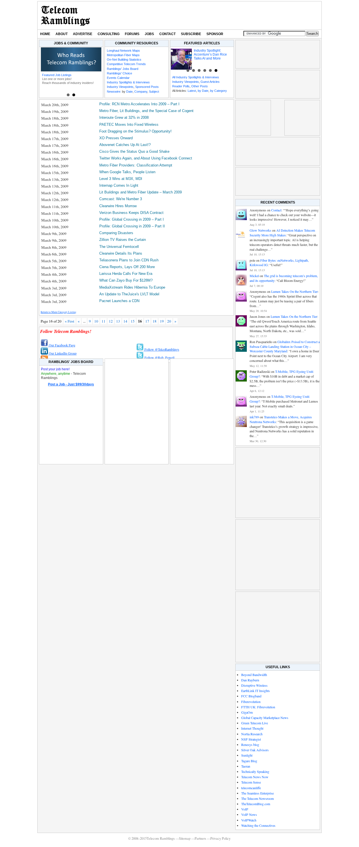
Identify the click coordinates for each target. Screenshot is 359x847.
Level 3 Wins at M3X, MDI (120, 179)
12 (111, 321)
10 (96, 321)
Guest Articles (210, 81)
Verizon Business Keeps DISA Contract (131, 213)
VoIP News (249, 814)
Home (45, 34)
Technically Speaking (255, 771)
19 (162, 321)
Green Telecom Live (254, 723)
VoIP (244, 809)
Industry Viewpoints (120, 86)
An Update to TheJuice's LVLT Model (129, 294)
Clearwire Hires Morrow (118, 206)
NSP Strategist (251, 739)
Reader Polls (181, 86)
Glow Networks (260, 230)
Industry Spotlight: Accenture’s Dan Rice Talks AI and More (210, 54)
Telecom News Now (254, 777)
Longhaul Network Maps (123, 50)
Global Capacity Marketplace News (264, 717)
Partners (200, 838)
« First (69, 321)
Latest (192, 90)
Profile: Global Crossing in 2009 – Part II (132, 226)
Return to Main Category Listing (58, 312)
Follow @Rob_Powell (159, 357)
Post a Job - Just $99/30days (71, 384)
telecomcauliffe (251, 788)
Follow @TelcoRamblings (161, 349)
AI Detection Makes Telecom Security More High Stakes (282, 232)
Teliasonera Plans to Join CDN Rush (128, 260)
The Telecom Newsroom (257, 798)
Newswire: (114, 91)
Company (140, 91)
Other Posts (199, 86)
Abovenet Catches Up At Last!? (125, 145)
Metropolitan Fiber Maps (123, 55)
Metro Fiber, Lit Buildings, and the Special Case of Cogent (146, 111)
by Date (203, 90)
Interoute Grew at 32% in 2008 (124, 117)
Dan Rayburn (250, 680)
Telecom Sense (251, 782)
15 (133, 321)
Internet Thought (252, 728)
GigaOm (247, 712)
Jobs (149, 34)
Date (129, 91)
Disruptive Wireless (254, 685)
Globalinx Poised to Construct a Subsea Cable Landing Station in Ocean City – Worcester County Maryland (285, 346)
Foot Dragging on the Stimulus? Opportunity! (135, 131)
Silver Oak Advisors (255, 750)
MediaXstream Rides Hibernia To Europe (132, 287)
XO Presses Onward (116, 138)
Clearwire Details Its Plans (120, 253)
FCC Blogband (251, 696)
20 (169, 321)
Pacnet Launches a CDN (119, 301)
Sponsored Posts (147, 86)
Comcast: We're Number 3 (120, 199)
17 (147, 321)
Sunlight (246, 755)
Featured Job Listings (57, 75)
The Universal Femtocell (119, 247)
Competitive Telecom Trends (126, 64)
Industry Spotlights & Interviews (128, 82)
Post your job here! (55, 369)
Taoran (245, 766)
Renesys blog (250, 744)
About (62, 34)
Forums (132, 34)
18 (155, 321)
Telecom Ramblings (65, 15)
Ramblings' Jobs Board (122, 68)
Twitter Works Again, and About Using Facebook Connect (145, 158)
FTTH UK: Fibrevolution (258, 707)
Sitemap (184, 838)
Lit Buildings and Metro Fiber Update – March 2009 (140, 192)
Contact (167, 34)
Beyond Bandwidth (254, 674)
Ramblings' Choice (119, 73)
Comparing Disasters (116, 233)
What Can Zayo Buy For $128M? (126, 280)
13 (118, 321)
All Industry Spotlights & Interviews (195, 77)
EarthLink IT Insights (255, 690)
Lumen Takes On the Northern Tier (294, 291)
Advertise (82, 34)
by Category (218, 90)
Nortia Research (252, 734)
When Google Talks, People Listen (127, 172)
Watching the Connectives (258, 825)
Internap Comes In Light (118, 185)
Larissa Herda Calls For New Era (125, 273)
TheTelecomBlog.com (255, 804)
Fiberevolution (251, 701)
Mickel (254, 275)
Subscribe (191, 34)
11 (103, 321)
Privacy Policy (220, 838)
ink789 (254, 417)
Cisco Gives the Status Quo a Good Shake (134, 151)
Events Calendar (118, 77)
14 (125, 321)
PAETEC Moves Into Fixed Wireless (128, 124)
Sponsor (214, 34)
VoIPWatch (248, 820)
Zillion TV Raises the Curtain (122, 240)
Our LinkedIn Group (62, 353)
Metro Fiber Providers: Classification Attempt (135, 165)
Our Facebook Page (61, 345)
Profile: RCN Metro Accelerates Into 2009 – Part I (139, 104)
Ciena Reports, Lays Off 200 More (127, 267)
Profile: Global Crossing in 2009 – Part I (131, 219)
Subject (154, 91)
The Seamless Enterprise (257, 793)
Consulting (108, 34)
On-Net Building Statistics (124, 59)
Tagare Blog (249, 761)
